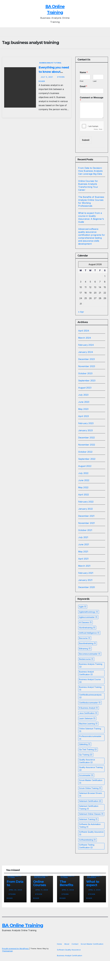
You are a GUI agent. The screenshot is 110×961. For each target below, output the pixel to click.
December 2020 (86, 587)
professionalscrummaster (90, 737)
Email (83, 86)
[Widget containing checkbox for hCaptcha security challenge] (92, 126)
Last (94, 81)
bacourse (84, 638)
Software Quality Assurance (94, 876)
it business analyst (88, 708)
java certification (88, 713)
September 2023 (87, 380)
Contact (75, 944)
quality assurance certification (87, 761)
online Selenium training (90, 729)
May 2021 (83, 551)
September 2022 (87, 459)
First (81, 81)
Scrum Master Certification (92, 944)
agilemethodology (88, 612)
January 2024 (85, 352)
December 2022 (86, 437)
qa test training (88, 749)
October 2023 (85, 373)
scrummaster (86, 775)
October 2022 (85, 451)
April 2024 (83, 330)
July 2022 (83, 473)
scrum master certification (90, 781)
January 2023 (85, 430)
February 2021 (85, 573)
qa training (85, 755)
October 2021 (85, 530)
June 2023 (83, 402)
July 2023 (83, 394)
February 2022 (86, 501)
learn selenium (87, 718)
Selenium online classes (91, 814)
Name (84, 72)
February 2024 (86, 345)
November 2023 (86, 366)
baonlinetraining (87, 643)
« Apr (81, 311)
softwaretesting (87, 840)
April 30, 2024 (15, 890)
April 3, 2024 (94, 890)
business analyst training (90, 688)
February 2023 (86, 423)
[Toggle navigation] (55, 32)
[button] (106, 32)
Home (59, 944)
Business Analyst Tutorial (50, 63)
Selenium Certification (90, 801)
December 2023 (86, 359)
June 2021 (83, 544)
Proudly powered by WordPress (15, 948)
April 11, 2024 (41, 890)
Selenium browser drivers (90, 794)
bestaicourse (86, 659)
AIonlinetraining (87, 627)
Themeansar (7, 951)
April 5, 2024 (68, 890)
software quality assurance (91, 833)
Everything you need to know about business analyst (54, 72)
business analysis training (90, 665)
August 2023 (84, 387)
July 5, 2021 (47, 77)
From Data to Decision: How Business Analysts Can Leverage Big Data (90, 171)
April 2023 (83, 416)
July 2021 (83, 537)
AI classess (85, 622)
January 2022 (85, 508)
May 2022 (83, 487)
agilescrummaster (88, 617)
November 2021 (86, 523)
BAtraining (85, 648)
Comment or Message (91, 99)
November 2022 (86, 444)
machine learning (88, 723)
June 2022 (83, 480)
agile (82, 606)
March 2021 (84, 565)
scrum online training (90, 788)
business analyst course (90, 680)
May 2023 (83, 409)
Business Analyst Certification (41, 876)
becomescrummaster (89, 654)
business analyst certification (86, 673)
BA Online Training (22, 925)
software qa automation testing (90, 825)
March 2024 (84, 337)
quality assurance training (91, 768)
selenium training (88, 819)
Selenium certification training (88, 807)
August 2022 (84, 466)
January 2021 (85, 580)
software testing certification (86, 846)
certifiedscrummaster (90, 702)
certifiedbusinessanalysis (90, 696)
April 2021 (83, 558)
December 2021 (86, 516)
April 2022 (83, 494)
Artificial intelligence (89, 633)
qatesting (84, 744)
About (66, 944)
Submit (85, 140)
